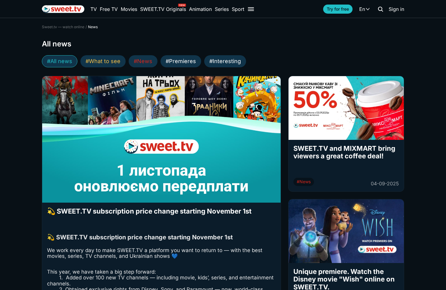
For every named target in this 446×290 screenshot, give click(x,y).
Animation (200, 9)
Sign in (396, 9)
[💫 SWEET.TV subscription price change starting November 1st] (161, 139)
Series (222, 9)
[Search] (380, 9)
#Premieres (181, 61)
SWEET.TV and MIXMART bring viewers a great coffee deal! (344, 152)
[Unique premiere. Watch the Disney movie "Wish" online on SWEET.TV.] (346, 231)
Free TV (109, 9)
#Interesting (225, 61)
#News (143, 61)
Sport (238, 9)
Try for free (338, 9)
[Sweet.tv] (63, 9)
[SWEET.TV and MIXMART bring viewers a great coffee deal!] (346, 108)
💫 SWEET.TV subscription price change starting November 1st (149, 211)
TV (93, 9)
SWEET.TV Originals (163, 9)
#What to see (103, 61)
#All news (59, 61)
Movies (129, 9)
